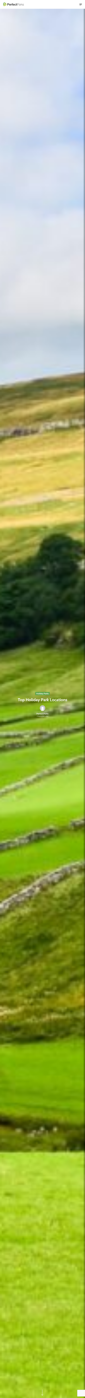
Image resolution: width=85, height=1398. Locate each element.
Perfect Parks (42, 714)
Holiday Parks (42, 693)
